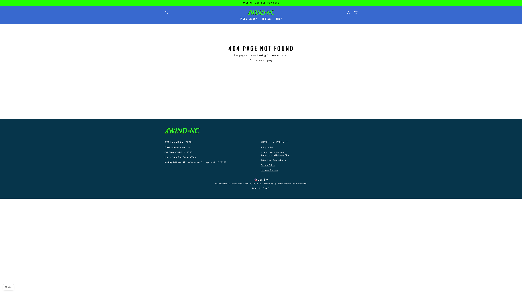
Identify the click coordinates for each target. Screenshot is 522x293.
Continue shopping (261, 60)
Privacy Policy (268, 165)
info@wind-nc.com (177, 147)
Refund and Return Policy (273, 160)
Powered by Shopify (261, 188)
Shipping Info (267, 147)
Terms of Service (269, 170)
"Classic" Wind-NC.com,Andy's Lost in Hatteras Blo (274, 154)
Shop (279, 18)
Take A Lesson (249, 18)
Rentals (267, 18)
